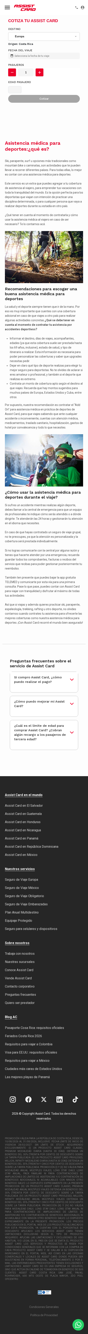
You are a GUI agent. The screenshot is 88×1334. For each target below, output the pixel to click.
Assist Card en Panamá (21, 838)
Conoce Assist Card (19, 970)
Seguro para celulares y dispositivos (31, 929)
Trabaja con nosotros (20, 954)
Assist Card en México (21, 855)
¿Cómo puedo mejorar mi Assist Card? (39, 703)
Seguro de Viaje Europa (21, 880)
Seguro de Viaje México (22, 888)
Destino (14, 29)
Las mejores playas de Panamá (27, 1077)
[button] (12, 72)
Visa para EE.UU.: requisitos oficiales (31, 1052)
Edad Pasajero (19, 82)
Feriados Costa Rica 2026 (23, 1036)
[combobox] (44, 36)
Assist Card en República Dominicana (31, 847)
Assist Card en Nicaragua (23, 830)
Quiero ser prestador (20, 1003)
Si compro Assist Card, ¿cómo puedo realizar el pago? (38, 679)
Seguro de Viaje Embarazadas (26, 904)
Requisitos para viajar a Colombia (28, 1044)
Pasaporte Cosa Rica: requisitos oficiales (34, 1028)
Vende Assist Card (18, 978)
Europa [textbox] (19, 36)
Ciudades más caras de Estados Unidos (33, 1069)
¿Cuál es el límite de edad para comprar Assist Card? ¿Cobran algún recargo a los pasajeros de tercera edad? (40, 732)
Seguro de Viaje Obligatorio (24, 896)
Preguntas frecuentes (20, 995)
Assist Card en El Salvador (24, 806)
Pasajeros (16, 64)
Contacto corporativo (20, 986)
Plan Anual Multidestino (22, 912)
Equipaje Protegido (18, 921)
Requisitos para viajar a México (27, 1061)
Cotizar (44, 98)
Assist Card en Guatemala (23, 814)
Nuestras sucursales (20, 962)
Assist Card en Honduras (23, 822)
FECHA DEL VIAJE (20, 50)
